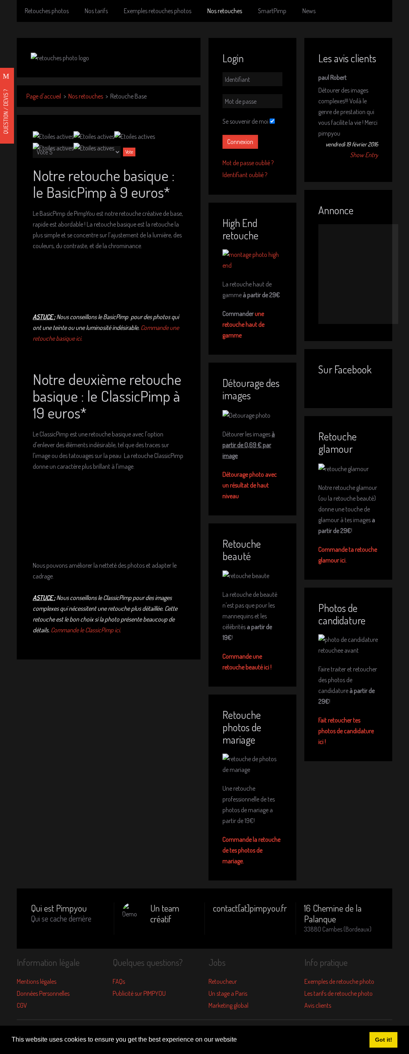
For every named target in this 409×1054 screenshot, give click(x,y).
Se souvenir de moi (245, 121)
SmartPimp (272, 11)
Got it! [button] (383, 1039)
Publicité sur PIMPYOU (139, 993)
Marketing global (228, 1005)
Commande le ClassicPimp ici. (86, 630)
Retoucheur (222, 981)
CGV (22, 1005)
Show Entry (364, 155)
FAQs (119, 981)
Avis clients (317, 1005)
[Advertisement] (358, 274)
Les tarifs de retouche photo (338, 993)
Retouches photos (47, 11)
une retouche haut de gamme (243, 324)
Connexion (240, 142)
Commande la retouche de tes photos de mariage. (251, 850)
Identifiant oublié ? (244, 175)
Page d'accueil (43, 96)
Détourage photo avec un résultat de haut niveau (249, 485)
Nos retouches (224, 11)
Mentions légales (36, 981)
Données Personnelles (43, 993)
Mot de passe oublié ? (248, 163)
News (309, 11)
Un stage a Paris (227, 993)
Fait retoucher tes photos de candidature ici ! (346, 731)
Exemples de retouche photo (339, 981)
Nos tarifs (96, 11)
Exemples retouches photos (157, 11)
